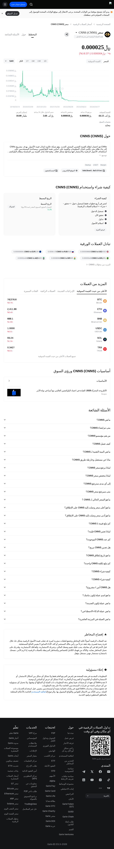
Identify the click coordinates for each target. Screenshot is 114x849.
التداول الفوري (49, 745)
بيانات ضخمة (13, 771)
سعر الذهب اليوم (11, 808)
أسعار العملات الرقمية (82, 24)
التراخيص (70, 794)
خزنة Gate (50, 826)
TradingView (30, 804)
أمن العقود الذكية (29, 771)
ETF (53, 760)
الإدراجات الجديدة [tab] (66, 291)
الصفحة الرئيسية (103, 24)
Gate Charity (48, 811)
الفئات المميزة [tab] (31, 291)
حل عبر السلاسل (29, 809)
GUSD (71, 811)
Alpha (52, 781)
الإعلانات (33, 750)
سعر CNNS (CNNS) (60, 24)
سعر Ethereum (11, 793)
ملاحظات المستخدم (32, 744)
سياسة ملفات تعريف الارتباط (67, 777)
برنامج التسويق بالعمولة (30, 797)
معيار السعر (32, 755)
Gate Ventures (66, 834)
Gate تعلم (13, 733)
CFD (53, 771)
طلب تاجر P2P (30, 791)
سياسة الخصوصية (69, 769)
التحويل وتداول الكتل (49, 739)
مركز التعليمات (30, 760)
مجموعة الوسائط (66, 784)
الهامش (52, 750)
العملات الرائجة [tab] (47, 291)
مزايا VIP (33, 733)
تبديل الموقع (12, 13)
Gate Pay (50, 786)
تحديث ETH (13, 766)
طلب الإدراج (31, 766)
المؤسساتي (32, 738)
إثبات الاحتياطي (67, 789)
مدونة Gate (13, 743)
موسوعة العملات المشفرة (11, 749)
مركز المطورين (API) (30, 777)
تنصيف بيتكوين (12, 760)
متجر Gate (50, 816)
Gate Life (50, 796)
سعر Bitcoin (12, 788)
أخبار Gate (13, 738)
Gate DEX (50, 821)
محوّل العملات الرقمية (12, 820)
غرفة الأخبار (68, 743)
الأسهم (52, 776)
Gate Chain (68, 816)
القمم (71, 829)
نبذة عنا (71, 733)
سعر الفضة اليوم (11, 813)
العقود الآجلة (50, 766)
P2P (53, 733)
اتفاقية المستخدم (39, 691)
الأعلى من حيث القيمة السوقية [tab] (92, 291)
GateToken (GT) (68, 805)
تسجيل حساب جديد (18, 4)
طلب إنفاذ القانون (69, 823)
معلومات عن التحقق (31, 785)
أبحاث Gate (13, 755)
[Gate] (109, 4)
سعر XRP (14, 798)
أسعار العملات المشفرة (12, 777)
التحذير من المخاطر (69, 762)
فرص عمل (69, 738)
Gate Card (50, 791)
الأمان (71, 799)
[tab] (32, 34)
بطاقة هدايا (50, 801)
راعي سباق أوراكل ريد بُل (68, 749)
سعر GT (14, 783)
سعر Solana (12, 803)
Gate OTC (50, 806)
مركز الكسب (49, 755)
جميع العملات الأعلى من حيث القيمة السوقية (57, 356)
